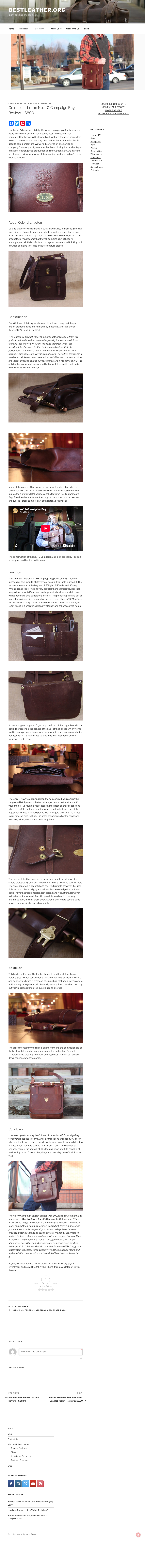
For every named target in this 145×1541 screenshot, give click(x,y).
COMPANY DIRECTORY (113, 107)
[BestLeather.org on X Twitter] (25, 1483)
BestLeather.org (37, 10)
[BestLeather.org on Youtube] (33, 1483)
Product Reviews (18, 1448)
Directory (39, 28)
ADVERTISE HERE (113, 110)
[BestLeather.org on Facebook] (11, 1483)
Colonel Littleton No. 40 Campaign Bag (33, 578)
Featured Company (19, 1460)
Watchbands (96, 154)
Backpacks (95, 141)
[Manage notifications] (138, 1534)
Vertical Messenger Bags (51, 1310)
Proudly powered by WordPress (22, 1534)
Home (11, 28)
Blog (10, 1434)
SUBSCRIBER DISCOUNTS (113, 104)
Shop (86, 28)
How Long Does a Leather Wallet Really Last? (28, 1510)
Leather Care (96, 160)
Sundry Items (96, 167)
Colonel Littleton (23, 1310)
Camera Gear (96, 151)
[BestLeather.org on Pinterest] (40, 1483)
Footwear (94, 163)
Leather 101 (95, 135)
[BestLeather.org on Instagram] (18, 1483)
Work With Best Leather (19, 1444)
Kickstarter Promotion (21, 1456)
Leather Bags (20, 1306)
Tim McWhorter (42, 104)
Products (23, 28)
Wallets (93, 148)
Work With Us (72, 28)
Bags (92, 138)
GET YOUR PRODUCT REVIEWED (113, 113)
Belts (92, 144)
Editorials (94, 170)
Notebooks (95, 157)
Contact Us (13, 1439)
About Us (55, 28)
